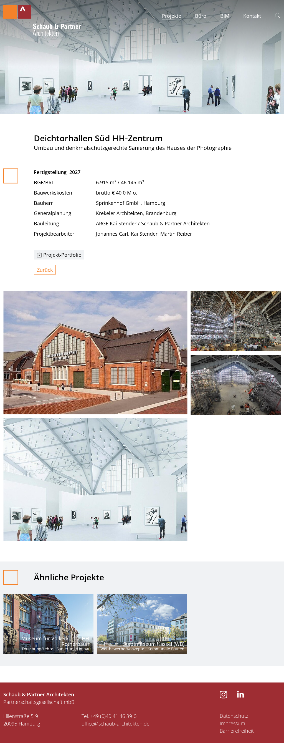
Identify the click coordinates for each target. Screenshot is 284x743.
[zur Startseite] (42, 19)
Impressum (232, 723)
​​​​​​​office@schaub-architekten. (113, 723)
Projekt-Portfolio (62, 254)
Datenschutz (234, 715)
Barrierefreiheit (237, 730)
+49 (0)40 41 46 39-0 (113, 716)
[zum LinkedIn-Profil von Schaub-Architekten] (240, 695)
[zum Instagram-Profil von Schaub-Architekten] (223, 696)
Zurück (45, 269)
